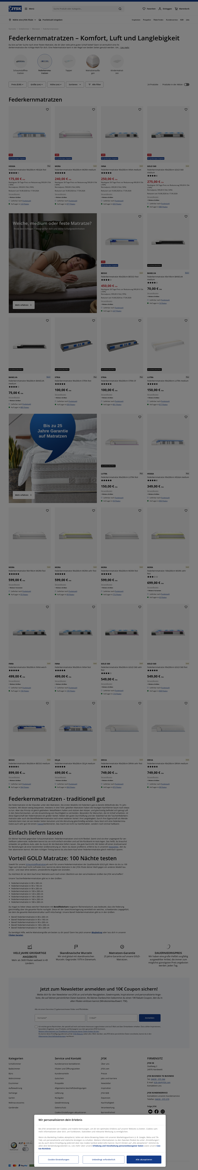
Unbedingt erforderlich (103, 1159)
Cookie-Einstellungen (58, 1159)
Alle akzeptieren (144, 1159)
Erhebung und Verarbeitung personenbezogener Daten (118, 1145)
